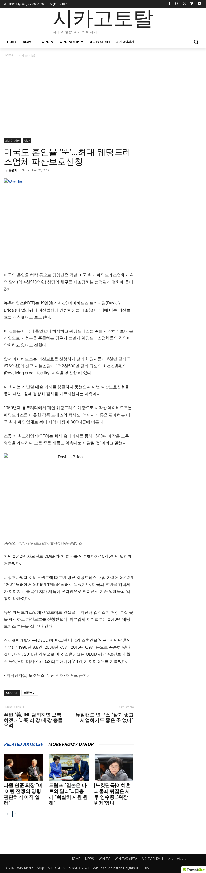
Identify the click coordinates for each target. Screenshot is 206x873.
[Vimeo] (192, 4)
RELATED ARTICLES (23, 744)
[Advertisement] (103, 98)
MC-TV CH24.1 (152, 858)
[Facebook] (169, 4)
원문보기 (30, 693)
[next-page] (15, 814)
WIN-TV (104, 858)
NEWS (89, 858)
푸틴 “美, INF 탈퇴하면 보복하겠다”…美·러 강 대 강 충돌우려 (33, 720)
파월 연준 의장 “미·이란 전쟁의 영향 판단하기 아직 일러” (23, 794)
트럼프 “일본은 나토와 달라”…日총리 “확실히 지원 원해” (68, 794)
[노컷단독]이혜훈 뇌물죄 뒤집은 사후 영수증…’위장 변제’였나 (112, 794)
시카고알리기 (178, 858)
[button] (196, 42)
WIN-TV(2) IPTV (126, 858)
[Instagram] (177, 4)
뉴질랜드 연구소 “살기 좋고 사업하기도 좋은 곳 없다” (104, 717)
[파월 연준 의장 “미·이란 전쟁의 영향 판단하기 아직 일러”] (23, 767)
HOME (75, 858)
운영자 (13, 170)
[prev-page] (7, 814)
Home (8, 55)
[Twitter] (184, 4)
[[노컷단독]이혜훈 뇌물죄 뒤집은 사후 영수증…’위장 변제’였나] (114, 767)
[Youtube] (199, 4)
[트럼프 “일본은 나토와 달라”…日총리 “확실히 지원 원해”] (68, 767)
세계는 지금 (12, 140)
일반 (27, 140)
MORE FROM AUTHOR (70, 744)
